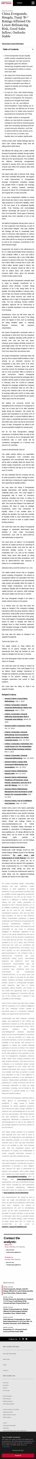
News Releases (7, 1398)
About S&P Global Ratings (9, 1353)
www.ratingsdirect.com (25, 1179)
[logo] (6, 3)
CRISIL (5, 1365)
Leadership (6, 1428)
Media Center (6, 1359)
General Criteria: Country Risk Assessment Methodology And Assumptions (16, 764)
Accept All (18, 1455)
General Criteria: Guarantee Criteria (18, 726)
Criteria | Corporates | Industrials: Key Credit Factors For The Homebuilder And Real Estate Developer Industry (19, 746)
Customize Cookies (18, 1450)
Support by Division (8, 1412)
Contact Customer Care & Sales (11, 1409)
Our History (6, 1385)
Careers (5, 1423)
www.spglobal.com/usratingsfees (16, 1193)
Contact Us (5, 1370)
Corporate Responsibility (9, 1425)
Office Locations (7, 1417)
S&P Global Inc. (9, 1376)
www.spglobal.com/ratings (17, 1177)
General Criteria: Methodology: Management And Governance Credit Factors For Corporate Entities (18, 791)
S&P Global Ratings (11, 1346)
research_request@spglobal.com (14, 1227)
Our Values (5, 1382)
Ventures (5, 1388)
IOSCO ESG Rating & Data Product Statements (14, 1430)
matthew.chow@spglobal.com (13, 1252)
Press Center (6, 1390)
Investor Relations (7, 1396)
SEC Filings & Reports (8, 1404)
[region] (18, 1445)
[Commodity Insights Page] (20, 1339)
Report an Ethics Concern (9, 1414)
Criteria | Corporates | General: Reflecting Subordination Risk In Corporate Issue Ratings (17, 716)
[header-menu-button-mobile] (33, 3)
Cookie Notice (6, 1446)
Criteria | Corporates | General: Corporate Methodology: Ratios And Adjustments (18, 707)
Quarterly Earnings (7, 1401)
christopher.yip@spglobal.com (13, 1265)
